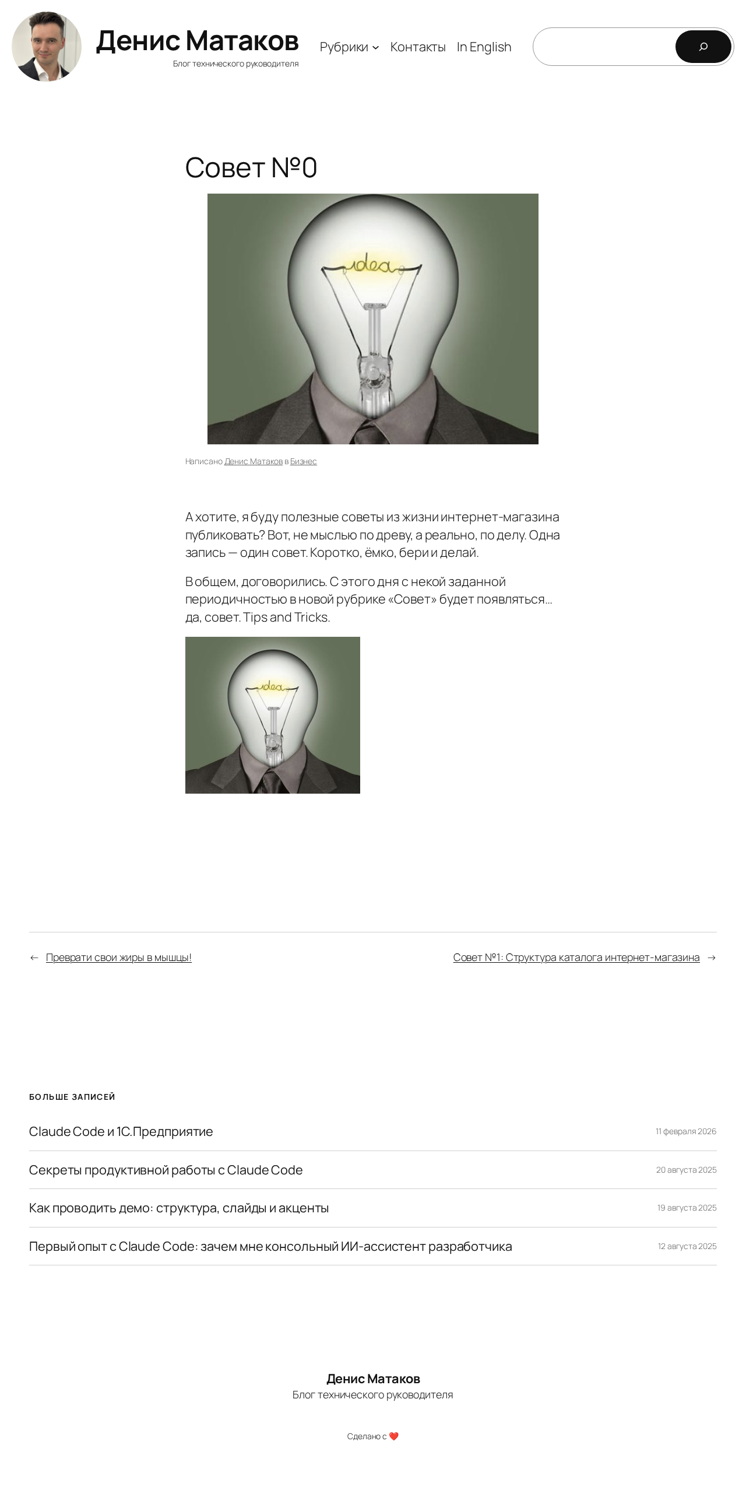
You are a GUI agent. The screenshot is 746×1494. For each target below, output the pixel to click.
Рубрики (344, 46)
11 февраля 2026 (686, 1131)
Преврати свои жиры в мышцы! (119, 957)
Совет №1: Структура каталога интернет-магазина (576, 957)
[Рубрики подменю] (375, 46)
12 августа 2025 (687, 1245)
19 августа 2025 (687, 1207)
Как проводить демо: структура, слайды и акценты (179, 1208)
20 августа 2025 (686, 1169)
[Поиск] (703, 46)
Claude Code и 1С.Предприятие (121, 1131)
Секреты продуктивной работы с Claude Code (166, 1170)
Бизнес (303, 461)
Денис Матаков (197, 39)
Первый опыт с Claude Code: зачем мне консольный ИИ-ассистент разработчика (270, 1246)
